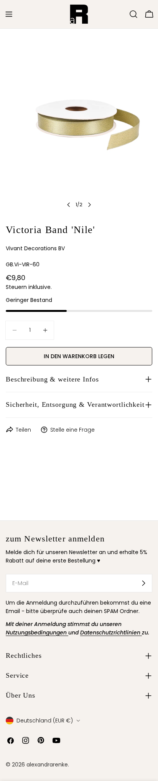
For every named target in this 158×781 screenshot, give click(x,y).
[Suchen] (133, 14)
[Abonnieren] (143, 583)
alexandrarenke (47, 764)
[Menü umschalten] (8, 14)
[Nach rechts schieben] (89, 205)
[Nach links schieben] (69, 205)
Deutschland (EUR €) (44, 720)
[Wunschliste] (122, 14)
